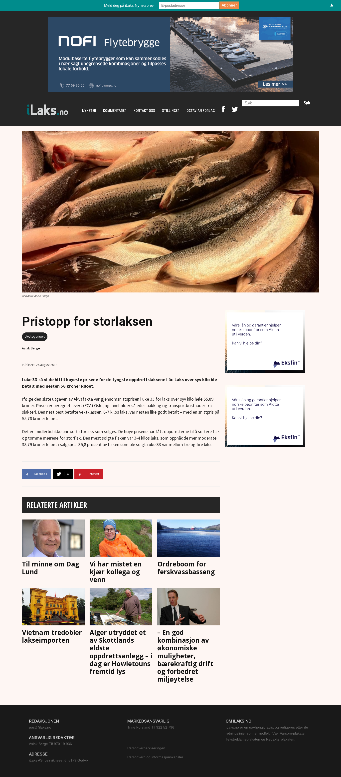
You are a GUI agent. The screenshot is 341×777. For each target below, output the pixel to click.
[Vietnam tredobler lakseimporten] (53, 607)
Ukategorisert (35, 336)
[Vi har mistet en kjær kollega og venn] (121, 538)
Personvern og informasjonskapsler (155, 757)
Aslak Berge (31, 348)
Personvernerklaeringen (146, 748)
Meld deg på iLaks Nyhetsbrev (129, 5)
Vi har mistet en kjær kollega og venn (116, 571)
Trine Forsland (138, 727)
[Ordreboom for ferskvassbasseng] (188, 538)
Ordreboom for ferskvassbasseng (186, 567)
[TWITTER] (235, 111)
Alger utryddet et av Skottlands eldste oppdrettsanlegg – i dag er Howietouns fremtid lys (121, 652)
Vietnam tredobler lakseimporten (52, 636)
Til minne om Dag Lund (50, 567)
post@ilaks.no (40, 727)
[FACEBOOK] (223, 111)
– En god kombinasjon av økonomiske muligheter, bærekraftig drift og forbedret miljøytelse (185, 656)
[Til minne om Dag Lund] (53, 538)
